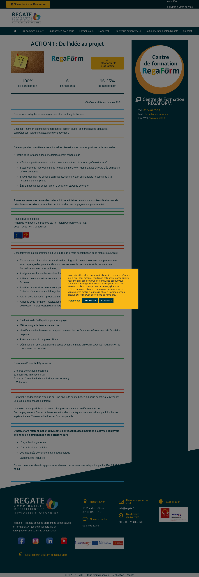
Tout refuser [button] (106, 300)
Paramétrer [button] (74, 300)
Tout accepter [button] (90, 300)
